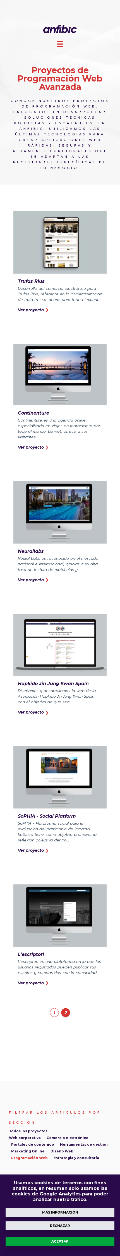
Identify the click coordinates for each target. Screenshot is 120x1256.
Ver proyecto (31, 309)
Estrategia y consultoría (76, 1158)
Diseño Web (62, 1151)
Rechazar (60, 1226)
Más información (60, 1212)
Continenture (33, 413)
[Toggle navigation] (60, 44)
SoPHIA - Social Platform (47, 816)
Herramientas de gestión (84, 1144)
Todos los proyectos (28, 1131)
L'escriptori (31, 954)
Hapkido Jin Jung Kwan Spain (53, 683)
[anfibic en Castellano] (60, 28)
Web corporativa (25, 1138)
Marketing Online (28, 1151)
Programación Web (29, 1158)
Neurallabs (31, 551)
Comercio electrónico (67, 1138)
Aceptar (60, 1241)
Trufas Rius (31, 281)
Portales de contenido (32, 1144)
